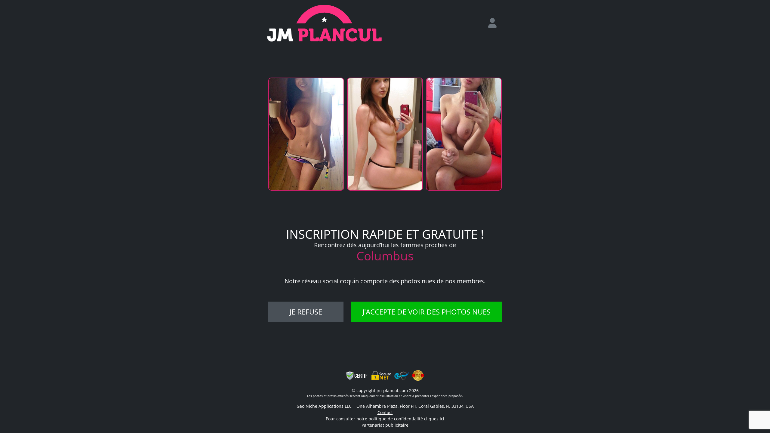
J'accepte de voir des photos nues (426, 312)
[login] (494, 23)
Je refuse (306, 312)
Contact (385, 412)
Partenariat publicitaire (385, 425)
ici (442, 419)
